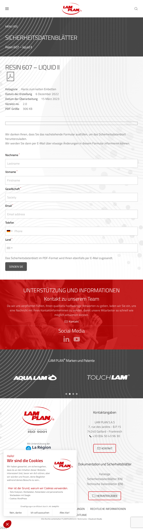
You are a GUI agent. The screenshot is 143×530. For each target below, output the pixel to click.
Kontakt (74, 321)
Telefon (9, 222)
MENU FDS (11, 26)
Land (8, 239)
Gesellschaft (13, 189)
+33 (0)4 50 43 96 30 (106, 436)
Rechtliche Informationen (108, 509)
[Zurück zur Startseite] (71, 8)
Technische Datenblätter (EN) (105, 484)
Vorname (11, 172)
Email (9, 205)
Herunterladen (106, 496)
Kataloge (104, 474)
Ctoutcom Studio (95, 518)
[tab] (66, 394)
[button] (7, 8)
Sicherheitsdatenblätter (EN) (104, 479)
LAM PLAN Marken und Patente (71, 360)
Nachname (12, 155)
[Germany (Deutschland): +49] (9, 231)
